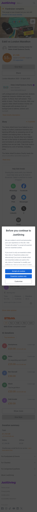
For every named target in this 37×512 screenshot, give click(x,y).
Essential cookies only (18, 276)
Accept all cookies (18, 271)
